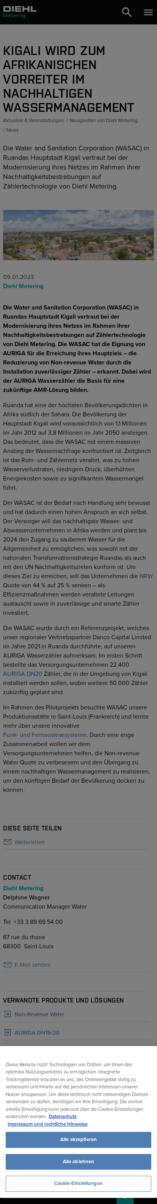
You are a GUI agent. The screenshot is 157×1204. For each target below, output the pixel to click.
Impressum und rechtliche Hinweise (48, 1124)
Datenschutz (63, 1117)
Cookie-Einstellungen (78, 1183)
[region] (78, 1122)
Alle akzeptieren (78, 1139)
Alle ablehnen (79, 1162)
